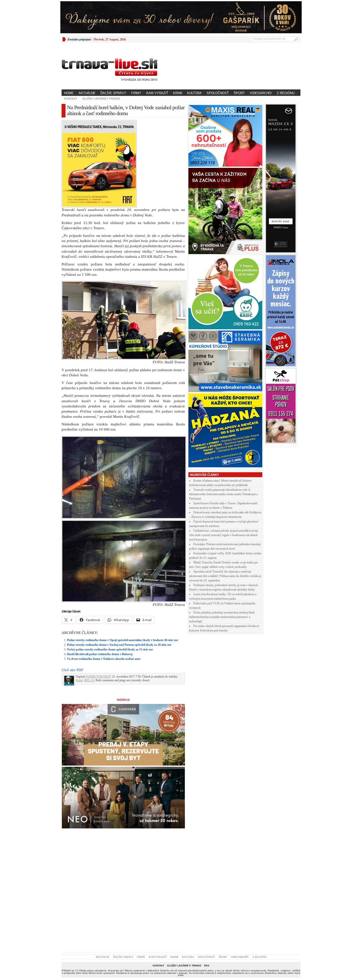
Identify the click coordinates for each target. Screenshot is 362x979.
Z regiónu (286, 93)
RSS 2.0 (89, 594)
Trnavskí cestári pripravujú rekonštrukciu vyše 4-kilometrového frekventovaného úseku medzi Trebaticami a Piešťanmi (223, 494)
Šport (239, 93)
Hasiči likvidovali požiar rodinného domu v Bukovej (99, 568)
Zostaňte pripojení (79, 39)
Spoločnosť (218, 93)
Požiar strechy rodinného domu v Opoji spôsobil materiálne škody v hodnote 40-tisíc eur (122, 554)
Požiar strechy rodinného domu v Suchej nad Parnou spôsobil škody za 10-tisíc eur (119, 559)
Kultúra (194, 93)
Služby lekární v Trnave (101, 98)
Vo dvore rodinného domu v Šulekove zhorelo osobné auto (103, 573)
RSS (206, 879)
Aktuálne (87, 93)
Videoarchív (261, 93)
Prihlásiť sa (68, 884)
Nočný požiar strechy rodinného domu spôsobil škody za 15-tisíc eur (110, 563)
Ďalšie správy (113, 93)
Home (69, 93)
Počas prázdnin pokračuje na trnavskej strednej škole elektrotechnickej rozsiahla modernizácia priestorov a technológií (222, 617)
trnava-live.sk (115, 884)
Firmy (136, 93)
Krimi (177, 93)
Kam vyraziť (157, 93)
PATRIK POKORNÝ (98, 591)
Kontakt (70, 98)
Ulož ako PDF (72, 584)
